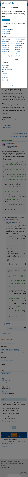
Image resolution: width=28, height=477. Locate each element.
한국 (3, 80)
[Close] (26, 3)
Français (18, 55)
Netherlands (17, 39)
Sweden (16, 47)
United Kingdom (18, 58)
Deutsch (18, 51)
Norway (16, 41)
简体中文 (5, 73)
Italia (3, 53)
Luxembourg (5, 55)
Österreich (17, 43)
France (3, 49)
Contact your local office (14, 85)
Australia (4, 65)
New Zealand (5, 69)
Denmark (4, 41)
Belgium (3, 39)
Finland (3, 47)
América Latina (5, 29)
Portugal (17, 45)
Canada (3, 31)
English (17, 53)
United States (5, 33)
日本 (3, 77)
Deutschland (4, 43)
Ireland (3, 51)
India (3, 67)
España (3, 45)
